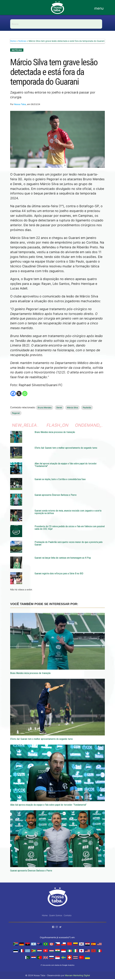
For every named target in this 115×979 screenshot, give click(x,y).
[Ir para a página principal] (57, 9)
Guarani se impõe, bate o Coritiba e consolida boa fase (60, 479)
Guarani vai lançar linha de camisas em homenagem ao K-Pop (63, 557)
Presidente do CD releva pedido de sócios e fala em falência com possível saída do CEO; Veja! (70, 527)
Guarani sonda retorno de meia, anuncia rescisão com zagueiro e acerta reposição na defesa (68, 512)
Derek (59, 407)
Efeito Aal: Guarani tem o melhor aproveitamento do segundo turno (66, 447)
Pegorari (16, 413)
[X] (19, 393)
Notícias (22, 41)
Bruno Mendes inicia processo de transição (55, 432)
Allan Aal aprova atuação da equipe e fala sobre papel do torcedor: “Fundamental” (66, 465)
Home (13, 41)
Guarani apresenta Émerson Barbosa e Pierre (56, 495)
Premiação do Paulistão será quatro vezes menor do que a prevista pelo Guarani (69, 543)
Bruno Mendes (45, 407)
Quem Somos (55, 915)
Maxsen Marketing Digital (77, 975)
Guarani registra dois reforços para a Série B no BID (59, 573)
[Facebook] (13, 393)
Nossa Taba (20, 104)
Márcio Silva (72, 407)
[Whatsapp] (24, 393)
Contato (67, 915)
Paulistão (87, 407)
